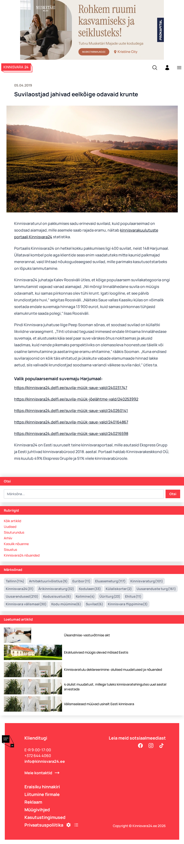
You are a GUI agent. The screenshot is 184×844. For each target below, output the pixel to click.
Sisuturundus (14, 532)
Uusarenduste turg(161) (156, 588)
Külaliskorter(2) (119, 588)
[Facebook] (140, 745)
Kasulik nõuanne (16, 543)
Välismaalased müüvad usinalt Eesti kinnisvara (99, 704)
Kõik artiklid (12, 521)
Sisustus (10, 549)
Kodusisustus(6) (57, 596)
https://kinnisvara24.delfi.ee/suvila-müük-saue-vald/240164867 (71, 422)
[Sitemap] (76, 824)
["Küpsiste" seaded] (68, 824)
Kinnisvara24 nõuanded (22, 555)
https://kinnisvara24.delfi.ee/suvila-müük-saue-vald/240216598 (71, 433)
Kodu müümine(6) (66, 604)
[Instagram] (151, 745)
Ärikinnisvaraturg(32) (56, 588)
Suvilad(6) (94, 604)
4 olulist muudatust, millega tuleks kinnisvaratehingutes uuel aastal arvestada (115, 686)
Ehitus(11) (133, 596)
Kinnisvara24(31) (20, 588)
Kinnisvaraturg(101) (146, 581)
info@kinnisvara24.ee (44, 761)
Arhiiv (8, 538)
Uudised (10, 526)
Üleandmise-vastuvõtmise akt (87, 635)
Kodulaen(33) (90, 588)
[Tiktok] (161, 745)
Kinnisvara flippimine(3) (128, 604)
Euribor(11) (81, 581)
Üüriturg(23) (109, 596)
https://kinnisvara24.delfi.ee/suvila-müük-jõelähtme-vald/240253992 (76, 399)
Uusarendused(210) (22, 596)
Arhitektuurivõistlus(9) (48, 581)
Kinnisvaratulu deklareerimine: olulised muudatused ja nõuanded (113, 669)
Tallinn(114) (15, 581)
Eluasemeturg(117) (110, 581)
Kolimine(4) (85, 596)
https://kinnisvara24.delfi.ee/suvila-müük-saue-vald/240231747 (70, 387)
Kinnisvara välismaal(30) (26, 604)
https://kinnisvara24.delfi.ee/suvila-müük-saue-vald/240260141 (71, 410)
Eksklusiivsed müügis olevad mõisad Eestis (96, 652)
